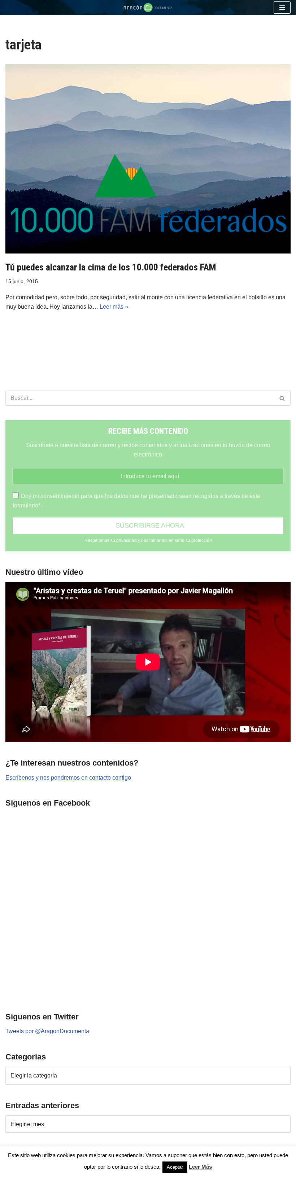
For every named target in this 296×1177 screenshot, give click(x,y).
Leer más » (114, 307)
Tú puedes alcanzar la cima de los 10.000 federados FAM (110, 267)
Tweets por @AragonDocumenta (47, 1031)
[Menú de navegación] (282, 7)
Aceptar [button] (175, 1167)
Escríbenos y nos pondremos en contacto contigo (68, 778)
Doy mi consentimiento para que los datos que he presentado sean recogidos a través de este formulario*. (136, 500)
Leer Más (200, 1167)
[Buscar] (282, 398)
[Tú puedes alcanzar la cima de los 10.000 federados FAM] (148, 159)
